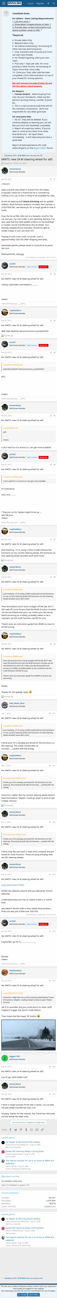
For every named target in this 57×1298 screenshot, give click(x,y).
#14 (54, 931)
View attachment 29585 (12, 885)
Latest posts (8, 1137)
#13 (54, 874)
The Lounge (10, 1156)
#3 (55, 320)
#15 (54, 980)
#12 (54, 822)
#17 (54, 1094)
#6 (55, 464)
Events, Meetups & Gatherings (18, 1169)
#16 (54, 1066)
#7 (55, 539)
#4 (55, 352)
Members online (10, 1176)
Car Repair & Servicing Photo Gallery (23, 1141)
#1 (55, 179)
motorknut (7, 163)
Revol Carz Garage (13, 1147)
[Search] (53, 3)
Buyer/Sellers (40, 148)
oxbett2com (50, 1206)
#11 (54, 765)
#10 (54, 713)
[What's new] (48, 3)
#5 (55, 415)
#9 (55, 644)
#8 (55, 577)
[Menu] (4, 3)
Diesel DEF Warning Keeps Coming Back (25, 1151)
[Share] (51, 179)
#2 (55, 274)
